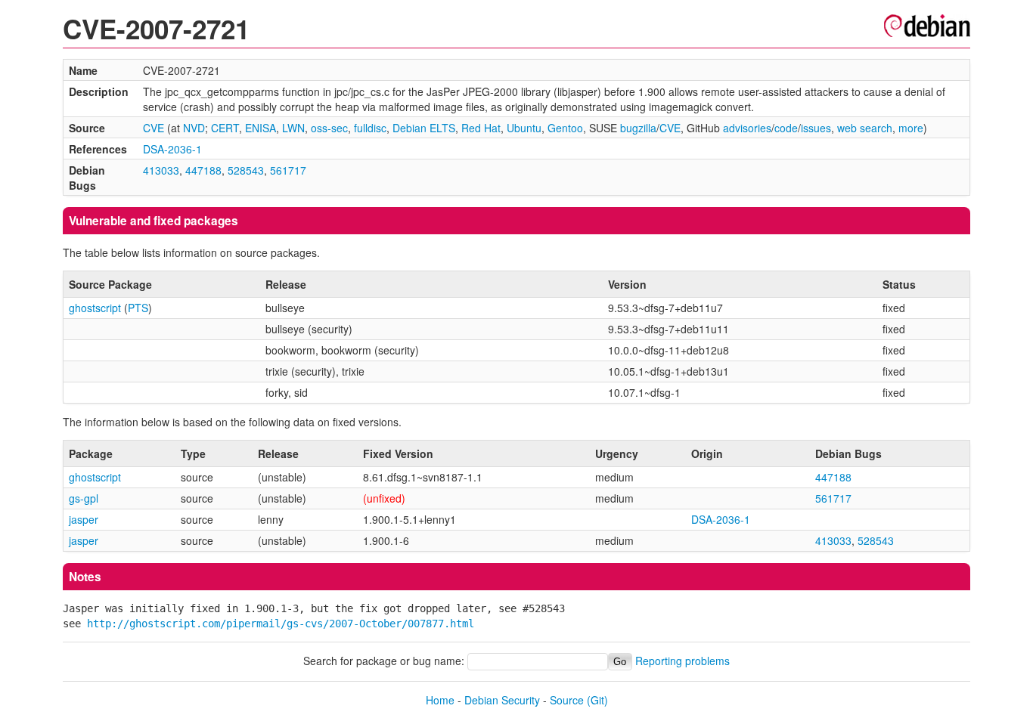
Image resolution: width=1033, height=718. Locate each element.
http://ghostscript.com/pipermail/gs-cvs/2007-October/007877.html (280, 623)
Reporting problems (682, 660)
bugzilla (638, 127)
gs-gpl (83, 498)
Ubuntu (524, 127)
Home (440, 699)
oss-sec (329, 127)
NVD (194, 127)
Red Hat (481, 127)
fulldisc (370, 127)
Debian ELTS (423, 127)
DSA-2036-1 (172, 148)
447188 (203, 170)
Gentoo (565, 127)
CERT (225, 127)
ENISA (260, 127)
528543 (246, 170)
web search (864, 127)
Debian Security (502, 699)
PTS (138, 307)
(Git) (597, 699)
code (786, 127)
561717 (288, 170)
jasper (83, 519)
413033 (161, 170)
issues (816, 127)
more (910, 127)
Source (567, 699)
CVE (153, 127)
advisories (747, 127)
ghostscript (95, 307)
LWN (293, 127)
